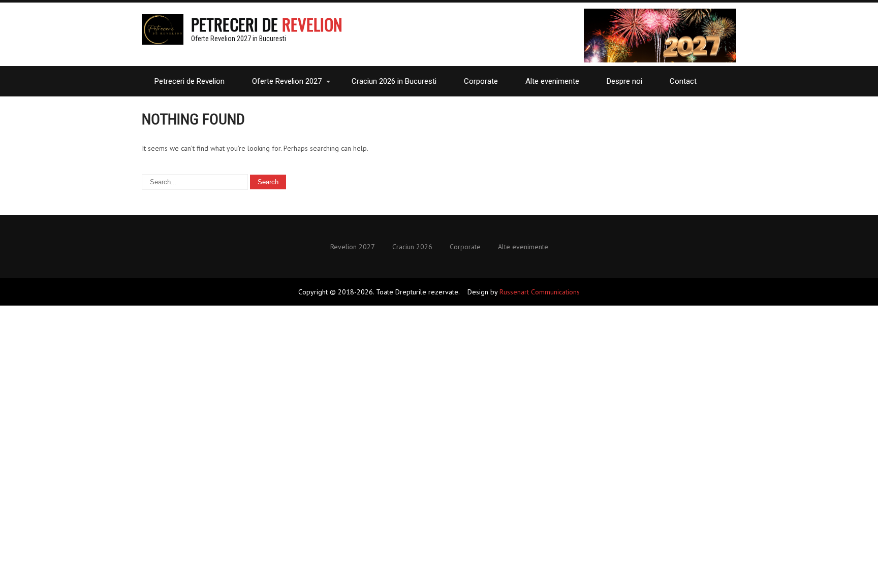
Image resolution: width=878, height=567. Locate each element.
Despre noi (624, 81)
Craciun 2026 (412, 247)
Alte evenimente (552, 81)
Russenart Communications (539, 291)
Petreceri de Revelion (189, 81)
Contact (683, 81)
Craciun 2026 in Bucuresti (394, 81)
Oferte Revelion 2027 (287, 81)
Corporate (481, 81)
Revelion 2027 (352, 247)
